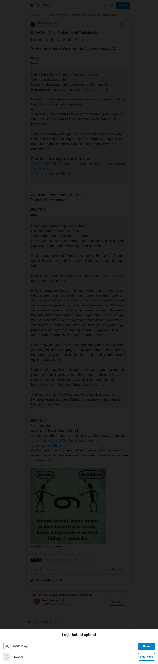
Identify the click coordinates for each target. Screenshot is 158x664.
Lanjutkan (146, 657)
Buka (146, 646)
